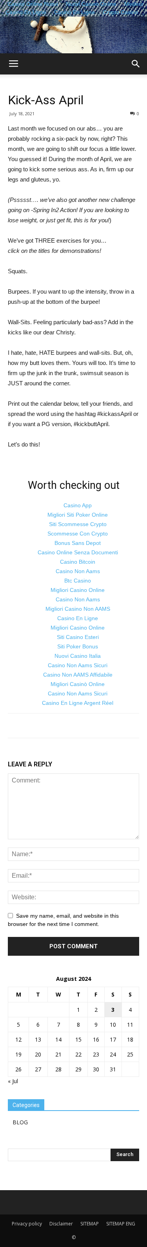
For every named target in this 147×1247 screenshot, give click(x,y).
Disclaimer (61, 1223)
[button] (136, 63)
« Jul (13, 1081)
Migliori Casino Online (78, 590)
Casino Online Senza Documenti (78, 552)
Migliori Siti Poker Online (77, 515)
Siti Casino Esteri (78, 637)
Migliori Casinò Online (78, 684)
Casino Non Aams (78, 571)
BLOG (20, 1122)
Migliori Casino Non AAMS (77, 609)
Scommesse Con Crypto (77, 533)
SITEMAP (89, 1223)
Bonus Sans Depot (77, 543)
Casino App (78, 505)
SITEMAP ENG (120, 1223)
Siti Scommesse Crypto (78, 524)
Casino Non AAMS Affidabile (78, 675)
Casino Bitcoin (77, 562)
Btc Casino (77, 580)
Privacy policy (27, 1223)
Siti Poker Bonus (77, 646)
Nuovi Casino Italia (77, 656)
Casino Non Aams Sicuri (77, 665)
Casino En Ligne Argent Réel (77, 703)
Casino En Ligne (74, 12)
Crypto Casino (120, 12)
